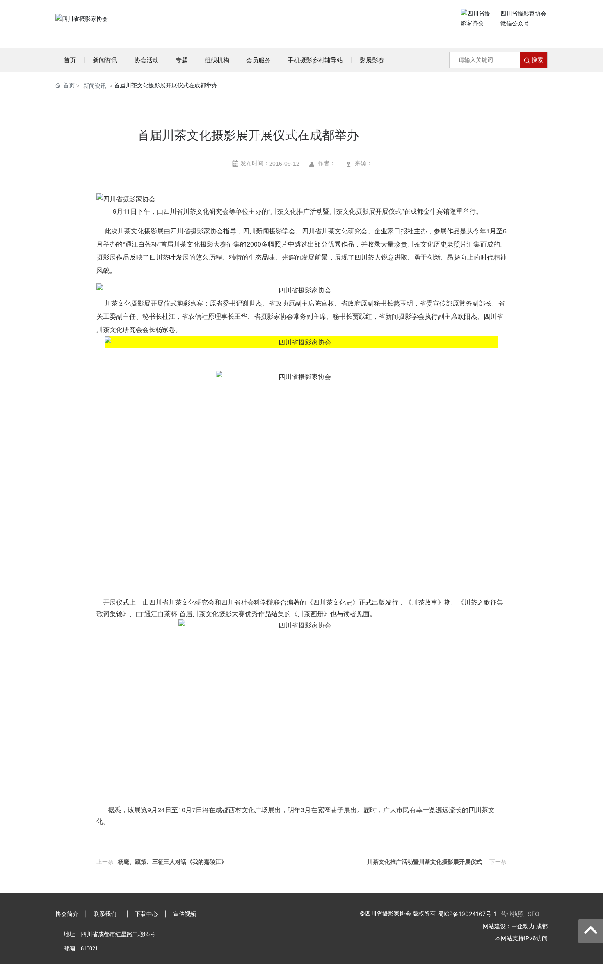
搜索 (536, 59)
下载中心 (146, 913)
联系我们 (105, 913)
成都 (542, 926)
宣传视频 (184, 913)
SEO (533, 913)
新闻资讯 (94, 85)
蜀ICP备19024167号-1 (467, 913)
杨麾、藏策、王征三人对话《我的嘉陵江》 (172, 862)
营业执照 (512, 913)
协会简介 (66, 913)
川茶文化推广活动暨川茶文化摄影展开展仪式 (424, 862)
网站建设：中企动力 (508, 926)
